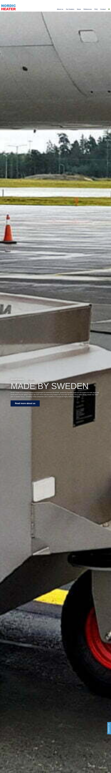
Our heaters (70, 9)
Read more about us (25, 403)
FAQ (96, 9)
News (79, 9)
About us (60, 9)
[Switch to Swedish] (109, 9)
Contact (103, 9)
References (88, 9)
